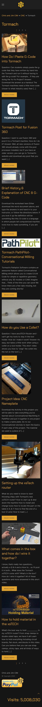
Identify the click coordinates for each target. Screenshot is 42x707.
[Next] (25, 30)
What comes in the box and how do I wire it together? (18, 553)
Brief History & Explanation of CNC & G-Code (19, 192)
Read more (9, 95)
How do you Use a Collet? (20, 327)
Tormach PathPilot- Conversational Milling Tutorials (18, 257)
